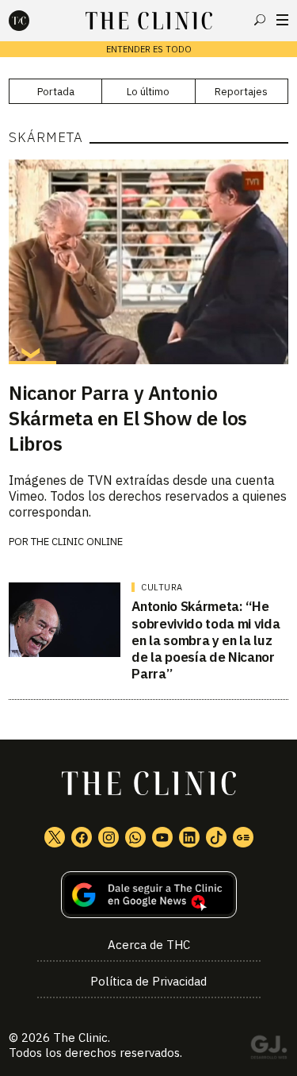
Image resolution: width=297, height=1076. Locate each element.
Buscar (259, 19)
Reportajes (241, 91)
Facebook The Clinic (81, 837)
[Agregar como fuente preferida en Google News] (148, 894)
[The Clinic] (32, 20)
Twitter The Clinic (54, 837)
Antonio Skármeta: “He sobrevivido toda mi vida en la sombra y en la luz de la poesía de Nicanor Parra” (205, 640)
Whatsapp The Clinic (135, 837)
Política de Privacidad (148, 981)
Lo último (148, 91)
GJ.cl (268, 1050)
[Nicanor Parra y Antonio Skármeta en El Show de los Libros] (148, 261)
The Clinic (80, 1037)
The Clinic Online (77, 541)
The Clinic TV (162, 837)
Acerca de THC (149, 944)
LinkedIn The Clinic (189, 837)
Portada (55, 91)
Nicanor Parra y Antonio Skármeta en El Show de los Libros (128, 418)
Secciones (282, 19)
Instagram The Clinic (108, 837)
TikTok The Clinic (216, 837)
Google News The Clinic (243, 837)
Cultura (162, 587)
